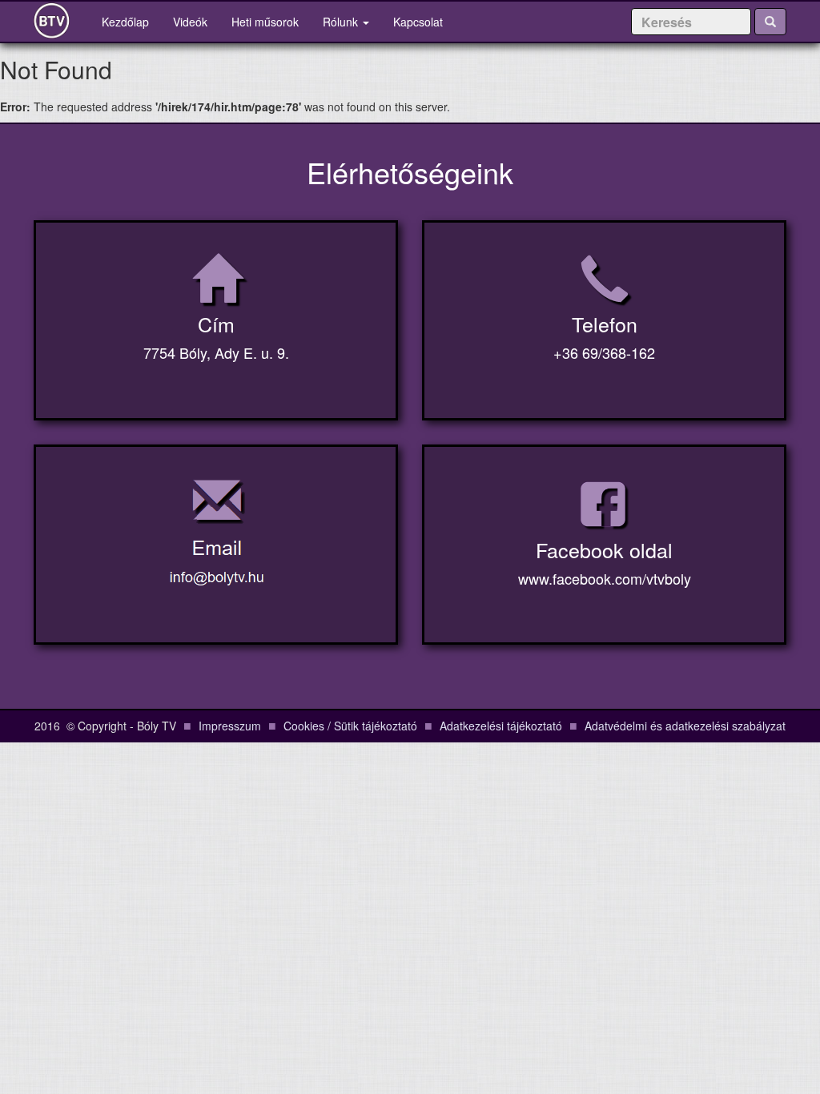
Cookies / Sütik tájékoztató (350, 726)
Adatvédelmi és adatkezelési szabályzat (685, 726)
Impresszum (230, 726)
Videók (190, 22)
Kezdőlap (131, 21)
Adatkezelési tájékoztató (501, 726)
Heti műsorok (265, 22)
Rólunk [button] (342, 22)
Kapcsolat (418, 22)
